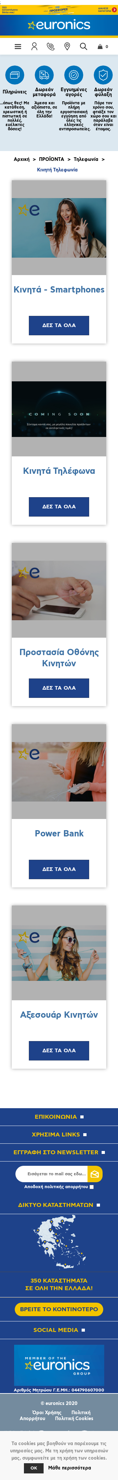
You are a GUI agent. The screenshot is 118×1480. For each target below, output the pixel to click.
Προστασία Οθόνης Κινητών (59, 658)
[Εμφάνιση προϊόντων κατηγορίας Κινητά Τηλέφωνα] (59, 409)
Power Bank (59, 834)
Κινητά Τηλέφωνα (59, 471)
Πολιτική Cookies (74, 1419)
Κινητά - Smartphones (59, 290)
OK (33, 1468)
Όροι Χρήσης (47, 1413)
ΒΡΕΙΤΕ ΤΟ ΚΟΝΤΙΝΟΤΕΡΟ (59, 1309)
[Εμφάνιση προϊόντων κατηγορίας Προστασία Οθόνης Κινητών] (59, 590)
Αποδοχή (56, 1187)
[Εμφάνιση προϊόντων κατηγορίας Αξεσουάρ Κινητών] (59, 953)
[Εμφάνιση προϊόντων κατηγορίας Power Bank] (59, 771)
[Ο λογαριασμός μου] (34, 46)
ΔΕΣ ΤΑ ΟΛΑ (59, 325)
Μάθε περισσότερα (69, 1468)
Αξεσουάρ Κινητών (59, 1015)
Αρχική (22, 160)
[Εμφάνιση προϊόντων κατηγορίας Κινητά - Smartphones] (59, 227)
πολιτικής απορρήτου (66, 1187)
